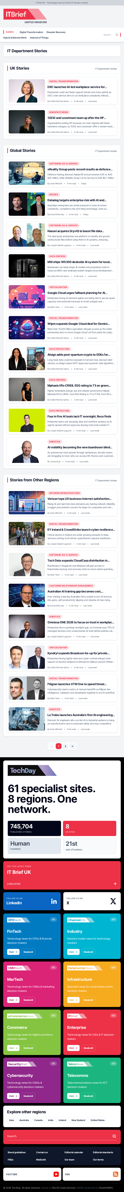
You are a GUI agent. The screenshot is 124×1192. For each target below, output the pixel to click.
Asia (11, 1120)
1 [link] (58, 746)
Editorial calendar (74, 1152)
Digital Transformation (31, 32)
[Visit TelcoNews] (85, 1064)
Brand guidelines (17, 1152)
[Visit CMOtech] (25, 968)
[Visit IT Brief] (85, 1016)
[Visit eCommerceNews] (25, 1016)
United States (97, 1120)
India (50, 1120)
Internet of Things (39, 37)
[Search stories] (114, 1136)
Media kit (28, 952)
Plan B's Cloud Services (63, 1187)
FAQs (10, 1159)
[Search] (117, 35)
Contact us (42, 1152)
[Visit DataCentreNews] (85, 968)
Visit (11, 952)
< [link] (51, 746)
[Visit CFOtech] (25, 920)
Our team (69, 1159)
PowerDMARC (106, 1187)
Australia (24, 1120)
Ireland (62, 1120)
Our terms (98, 1159)
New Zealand (78, 1120)
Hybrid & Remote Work (15, 37)
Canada (38, 1120)
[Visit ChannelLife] (85, 920)
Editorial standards (103, 1152)
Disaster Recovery (56, 32)
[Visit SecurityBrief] (25, 1064)
